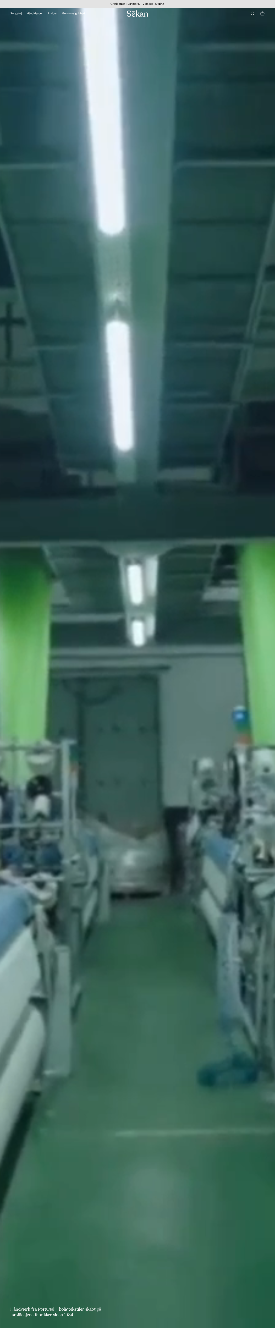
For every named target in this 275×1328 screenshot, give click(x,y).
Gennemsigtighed (73, 13)
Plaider (52, 13)
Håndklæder (35, 13)
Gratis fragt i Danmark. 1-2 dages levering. (137, 4)
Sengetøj (16, 13)
